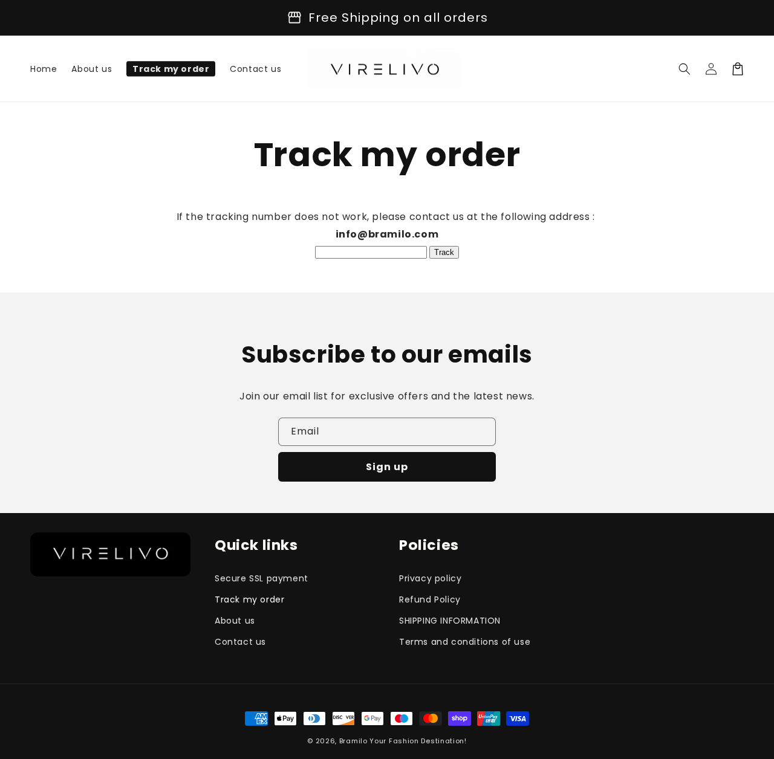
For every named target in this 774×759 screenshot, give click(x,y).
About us (235, 621)
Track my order (249, 599)
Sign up (387, 467)
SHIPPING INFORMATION (450, 621)
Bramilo (353, 741)
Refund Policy (430, 599)
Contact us (240, 642)
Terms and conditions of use (464, 642)
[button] (684, 69)
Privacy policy (430, 578)
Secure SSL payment (261, 578)
